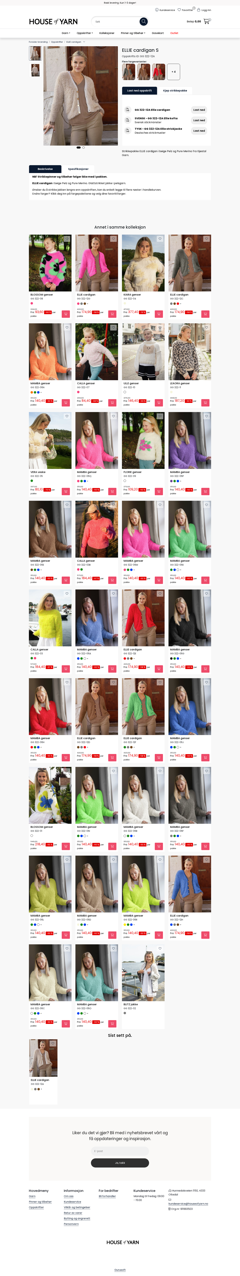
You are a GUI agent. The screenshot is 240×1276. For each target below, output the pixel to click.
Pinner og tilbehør (132, 33)
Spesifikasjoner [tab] (78, 169)
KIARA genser (132, 295)
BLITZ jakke (131, 1004)
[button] (79, 148)
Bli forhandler (107, 1196)
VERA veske (38, 472)
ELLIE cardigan (86, 295)
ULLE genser (131, 383)
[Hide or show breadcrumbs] (84, 42)
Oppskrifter (84, 33)
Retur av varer (73, 1213)
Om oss (68, 1196)
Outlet (174, 33)
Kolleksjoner (106, 33)
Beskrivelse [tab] (45, 169)
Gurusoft (120, 1270)
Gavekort (158, 33)
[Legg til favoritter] (67, 239)
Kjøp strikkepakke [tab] (175, 90)
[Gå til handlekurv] (206, 22)
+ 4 (174, 72)
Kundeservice (72, 1202)
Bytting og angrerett (77, 1218)
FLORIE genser (133, 472)
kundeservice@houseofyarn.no (188, 1204)
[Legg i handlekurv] (66, 314)
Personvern (71, 1224)
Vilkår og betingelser (77, 1207)
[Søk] (144, 21)
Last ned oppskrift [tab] (139, 90)
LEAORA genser (180, 383)
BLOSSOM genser (42, 295)
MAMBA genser (40, 383)
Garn (65, 33)
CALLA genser (86, 383)
